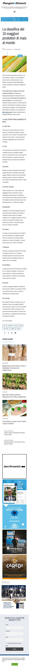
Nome (7, 625)
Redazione (10, 49)
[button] (14, 11)
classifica (10, 325)
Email (7, 637)
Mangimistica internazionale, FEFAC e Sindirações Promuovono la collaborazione (14, 368)
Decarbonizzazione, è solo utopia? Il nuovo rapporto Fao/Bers (14, 442)
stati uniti (5, 328)
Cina (4, 325)
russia (21, 325)
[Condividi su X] (8, 332)
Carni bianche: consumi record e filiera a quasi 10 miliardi (14, 422)
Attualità (20, 55)
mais (16, 325)
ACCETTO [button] (14, 664)
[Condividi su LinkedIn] (11, 332)
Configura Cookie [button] (6, 664)
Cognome (8, 631)
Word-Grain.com (6, 112)
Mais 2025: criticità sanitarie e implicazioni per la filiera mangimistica (14, 396)
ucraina (13, 328)
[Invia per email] (15, 332)
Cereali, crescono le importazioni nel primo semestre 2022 (14, 432)
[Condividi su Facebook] (4, 332)
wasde (18, 328)
